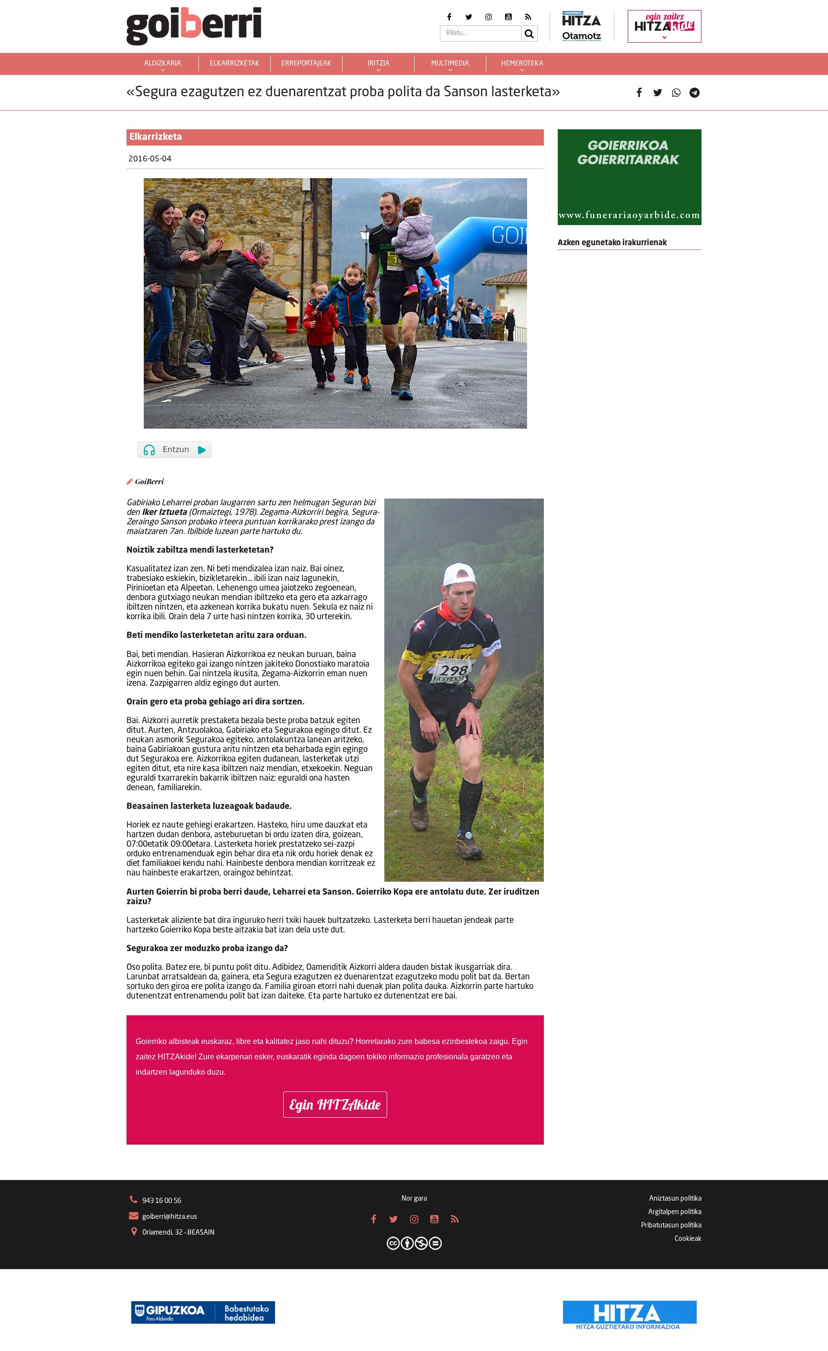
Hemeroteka (522, 63)
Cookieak (688, 1239)
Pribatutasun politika (671, 1225)
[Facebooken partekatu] (639, 93)
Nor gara (414, 1198)
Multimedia (450, 63)
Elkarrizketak (235, 63)
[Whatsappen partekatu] (676, 93)
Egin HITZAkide (335, 1104)
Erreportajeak (306, 63)
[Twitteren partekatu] (658, 93)
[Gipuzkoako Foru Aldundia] (203, 1312)
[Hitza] (630, 1312)
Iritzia (379, 63)
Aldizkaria (162, 63)
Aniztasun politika (675, 1198)
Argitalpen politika (675, 1212)
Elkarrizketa (155, 137)
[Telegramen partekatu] (695, 93)
